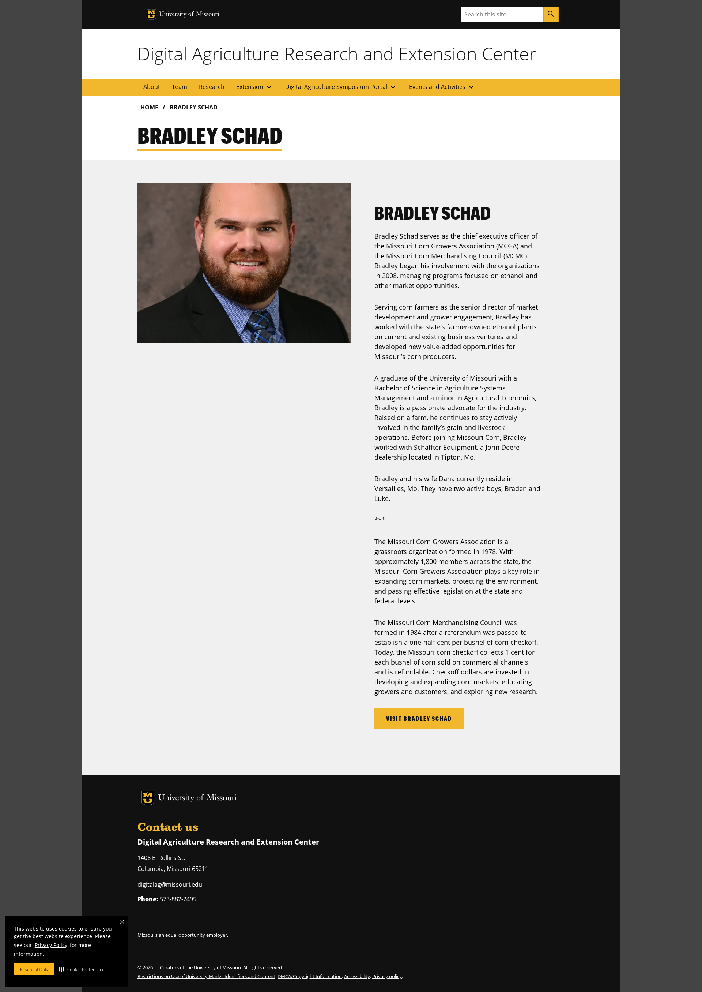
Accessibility (357, 976)
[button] (82, 969)
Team (179, 87)
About (151, 87)
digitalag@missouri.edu (169, 884)
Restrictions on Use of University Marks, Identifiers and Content (206, 976)
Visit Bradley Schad (419, 718)
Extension (254, 87)
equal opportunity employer (196, 935)
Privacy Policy (51, 945)
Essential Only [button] (34, 969)
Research (211, 87)
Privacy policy (387, 976)
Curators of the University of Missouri (200, 967)
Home (149, 107)
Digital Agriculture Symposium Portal (341, 87)
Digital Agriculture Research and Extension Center (336, 53)
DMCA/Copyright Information (310, 976)
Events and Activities (442, 87)
